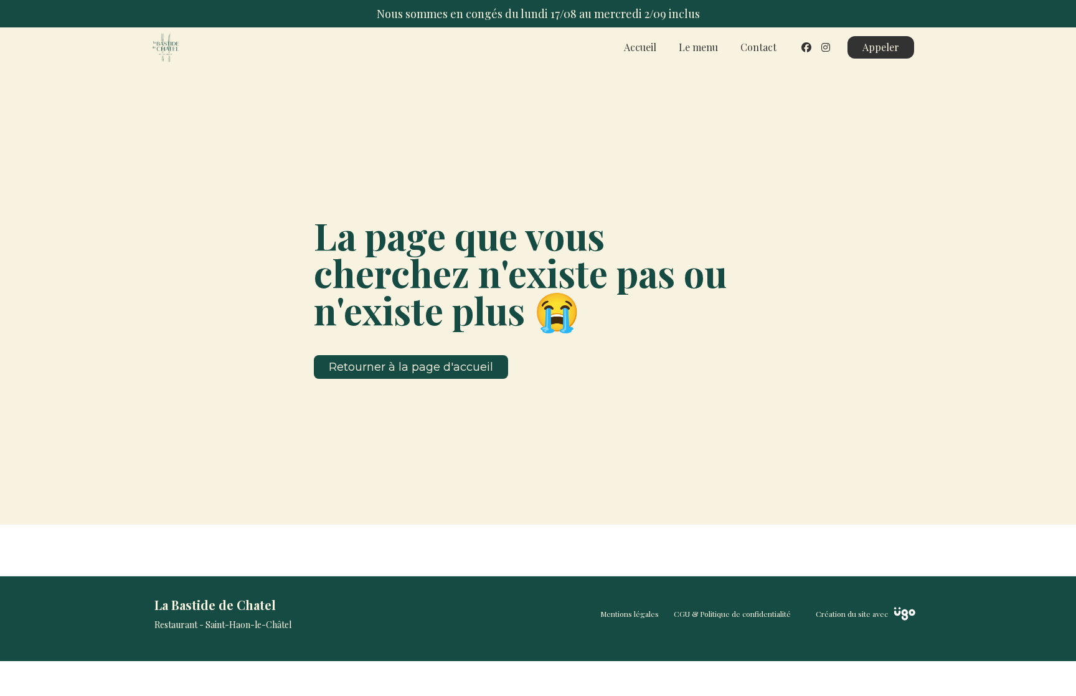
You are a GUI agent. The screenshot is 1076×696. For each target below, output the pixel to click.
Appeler (880, 47)
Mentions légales (629, 614)
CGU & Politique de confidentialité (732, 614)
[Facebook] (806, 47)
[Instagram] (825, 47)
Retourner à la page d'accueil (411, 367)
